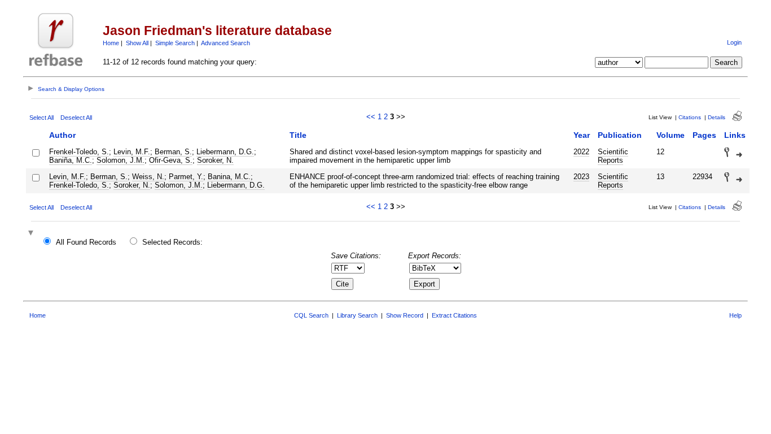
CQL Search (311, 315)
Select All (41, 117)
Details (716, 117)
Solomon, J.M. (120, 160)
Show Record (404, 315)
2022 (581, 151)
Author (62, 135)
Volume (670, 135)
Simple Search (175, 43)
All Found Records (86, 242)
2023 (581, 176)
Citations (689, 117)
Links (735, 135)
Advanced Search (225, 43)
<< (370, 116)
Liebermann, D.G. (225, 151)
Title (298, 135)
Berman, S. (173, 151)
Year (581, 135)
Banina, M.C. (229, 176)
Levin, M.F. (131, 151)
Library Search (357, 315)
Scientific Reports (613, 155)
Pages (704, 135)
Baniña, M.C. (70, 160)
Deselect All (76, 117)
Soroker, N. (215, 160)
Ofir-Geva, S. (170, 160)
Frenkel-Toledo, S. (79, 151)
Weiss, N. (148, 176)
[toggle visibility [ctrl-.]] (32, 234)
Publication (620, 135)
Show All (137, 43)
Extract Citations (454, 315)
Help (735, 315)
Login (734, 42)
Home (111, 43)
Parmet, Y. (186, 176)
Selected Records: (172, 242)
